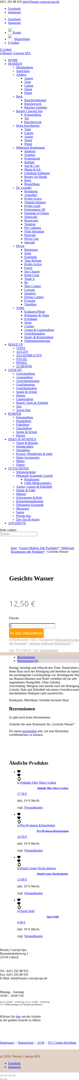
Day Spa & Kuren (28, 519)
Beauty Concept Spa (29, 111)
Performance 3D (34, 209)
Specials (29, 242)
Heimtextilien (24, 446)
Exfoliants (30, 319)
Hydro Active (33, 198)
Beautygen (31, 220)
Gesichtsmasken (34, 333)
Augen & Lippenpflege (39, 330)
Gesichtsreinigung (27, 381)
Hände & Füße (25, 490)
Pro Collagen (32, 227)
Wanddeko (23, 450)
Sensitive (30, 293)
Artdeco (21, 74)
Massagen (22, 508)
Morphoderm (24, 67)
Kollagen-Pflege (34, 311)
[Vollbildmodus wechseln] (5, 1075)
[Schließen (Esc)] (13, 1075)
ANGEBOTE (17, 523)
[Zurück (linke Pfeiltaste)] (1, 1079)
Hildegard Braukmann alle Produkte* (42, 549)
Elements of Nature (36, 213)
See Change (32, 271)
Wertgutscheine (26, 472)
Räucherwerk (33, 104)
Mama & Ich (32, 169)
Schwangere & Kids (29, 497)
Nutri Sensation (34, 231)
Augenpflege (24, 377)
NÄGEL (22, 359)
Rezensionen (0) (27, 661)
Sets (18, 406)
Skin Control (32, 286)
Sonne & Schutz (26, 392)
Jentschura (23, 71)
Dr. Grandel (23, 187)
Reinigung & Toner (36, 315)
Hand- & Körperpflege (38, 337)
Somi (27, 253)
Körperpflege (32, 114)
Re (26, 282)
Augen (28, 78)
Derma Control (34, 297)
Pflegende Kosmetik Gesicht (34, 475)
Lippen (28, 85)
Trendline (30, 304)
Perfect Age (31, 275)
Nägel (28, 89)
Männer (21, 494)
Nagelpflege (24, 428)
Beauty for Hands (35, 176)
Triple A (29, 279)
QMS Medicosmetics (37, 483)
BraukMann (32, 184)
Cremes (29, 326)
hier (18, 1016)
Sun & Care (32, 166)
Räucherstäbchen (35, 100)
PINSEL (21, 362)
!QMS (20, 308)
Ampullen (30, 195)
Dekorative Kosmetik (30, 505)
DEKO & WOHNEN (22, 439)
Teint (27, 82)
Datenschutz (26, 1042)
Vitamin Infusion (35, 202)
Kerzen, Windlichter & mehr (34, 454)
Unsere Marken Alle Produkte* (39, 548)
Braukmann (31, 479)
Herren (20, 395)
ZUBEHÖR (24, 366)
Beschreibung (26, 657)
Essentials (30, 257)
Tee (26, 118)
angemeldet (29, 731)
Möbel (20, 461)
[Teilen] (9, 1075)
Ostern (20, 464)
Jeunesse (29, 151)
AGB (40, 1042)
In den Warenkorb (26, 633)
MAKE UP (15, 344)
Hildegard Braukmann (30, 147)
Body (27, 180)
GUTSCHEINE (18, 468)
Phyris (20, 246)
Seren (28, 322)
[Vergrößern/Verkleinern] (1, 1075)
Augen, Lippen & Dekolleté (34, 486)
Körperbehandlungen (29, 501)
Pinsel (28, 93)
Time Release (33, 260)
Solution (29, 155)
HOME (13, 60)
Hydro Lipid (32, 206)
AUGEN (22, 351)
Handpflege (23, 421)
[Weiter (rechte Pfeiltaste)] (5, 1079)
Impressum (7, 1042)
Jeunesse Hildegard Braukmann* (50, 643)
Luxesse (29, 289)
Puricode (30, 235)
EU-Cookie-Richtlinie (62, 1042)
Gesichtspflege (25, 373)
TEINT (21, 348)
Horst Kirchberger (28, 125)
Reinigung (31, 191)
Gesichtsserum (25, 384)
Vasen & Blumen (27, 443)
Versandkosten (49, 650)
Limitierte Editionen (37, 173)
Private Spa (23, 516)
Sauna (20, 512)
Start (14, 548)
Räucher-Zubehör (35, 107)
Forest (28, 268)
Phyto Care (31, 238)
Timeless (29, 224)
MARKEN (15, 63)
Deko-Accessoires (28, 457)
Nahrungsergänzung (37, 341)
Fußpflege (22, 424)
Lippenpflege (24, 399)
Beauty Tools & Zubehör (32, 402)
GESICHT (15, 370)
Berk (19, 96)
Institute (29, 162)
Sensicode (30, 217)
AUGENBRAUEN (29, 355)
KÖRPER (14, 413)
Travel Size (23, 410)
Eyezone (29, 300)
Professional (32, 158)
